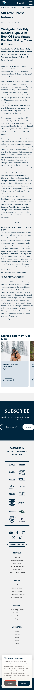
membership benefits (17, 610)
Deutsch (17, 640)
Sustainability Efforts (17, 597)
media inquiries (17, 588)
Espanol (17, 643)
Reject (10, 683)
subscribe (28, 427)
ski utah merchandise (17, 566)
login (17, 619)
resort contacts (17, 591)
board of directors (17, 560)
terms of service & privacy (17, 572)
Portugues (17, 634)
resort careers (17, 563)
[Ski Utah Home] (4, 3)
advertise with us (17, 569)
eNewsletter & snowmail (17, 594)
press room (17, 585)
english (17, 631)
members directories (17, 616)
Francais (17, 637)
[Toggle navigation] (29, 3)
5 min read (8, 380)
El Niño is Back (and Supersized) (10, 365)
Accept (23, 683)
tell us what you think (17, 544)
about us (17, 557)
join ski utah (17, 613)
